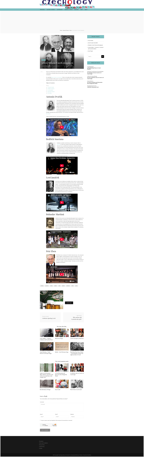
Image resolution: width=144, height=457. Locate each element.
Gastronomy (60, 9)
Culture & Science (51, 9)
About (86, 9)
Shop (81, 9)
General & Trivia (68, 9)
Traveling (42, 9)
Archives (76, 9)
